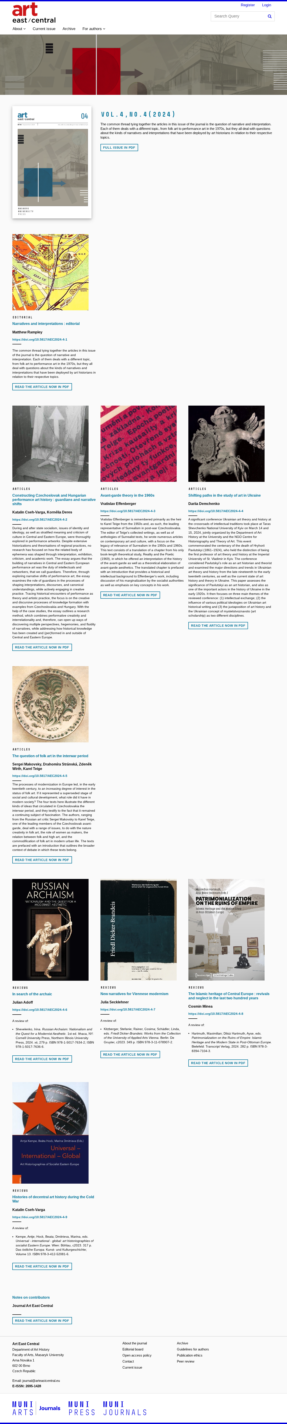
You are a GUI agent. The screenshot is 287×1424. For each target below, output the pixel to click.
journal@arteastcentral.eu (41, 1381)
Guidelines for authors (193, 1349)
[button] (19, 29)
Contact (128, 1361)
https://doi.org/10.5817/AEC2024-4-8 (215, 1013)
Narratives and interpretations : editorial (46, 324)
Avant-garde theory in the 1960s (127, 495)
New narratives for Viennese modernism (134, 994)
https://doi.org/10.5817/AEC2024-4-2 (39, 519)
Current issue (44, 29)
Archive (69, 29)
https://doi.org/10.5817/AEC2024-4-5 (39, 776)
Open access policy (137, 1355)
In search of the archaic (32, 994)
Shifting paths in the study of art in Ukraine (224, 495)
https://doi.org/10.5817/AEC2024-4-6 (39, 1009)
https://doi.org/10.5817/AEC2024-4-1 (39, 339)
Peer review (185, 1361)
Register (248, 5)
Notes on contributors (31, 1297)
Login (266, 5)
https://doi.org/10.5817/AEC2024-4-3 (127, 511)
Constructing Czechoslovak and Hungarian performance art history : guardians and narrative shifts (54, 500)
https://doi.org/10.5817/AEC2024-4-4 (215, 511)
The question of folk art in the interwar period (50, 756)
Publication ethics (189, 1355)
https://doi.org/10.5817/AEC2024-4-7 (127, 1009)
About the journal (134, 1343)
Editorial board (132, 1349)
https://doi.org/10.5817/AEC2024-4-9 (39, 1217)
